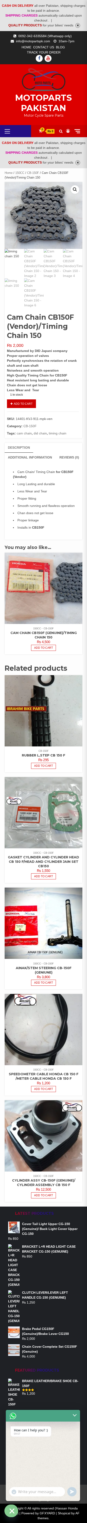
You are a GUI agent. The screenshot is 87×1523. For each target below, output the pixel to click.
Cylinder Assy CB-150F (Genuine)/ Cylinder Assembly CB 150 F (43, 1182)
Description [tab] (19, 447)
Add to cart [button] (43, 647)
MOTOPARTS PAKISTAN (43, 103)
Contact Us (43, 47)
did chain (40, 433)
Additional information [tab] (30, 457)
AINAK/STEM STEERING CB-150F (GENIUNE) (43, 970)
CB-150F (33, 173)
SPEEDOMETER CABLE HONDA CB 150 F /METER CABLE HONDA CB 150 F (43, 1076)
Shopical (64, 1513)
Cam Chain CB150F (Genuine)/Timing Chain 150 (43, 635)
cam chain (24, 433)
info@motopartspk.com (33, 41)
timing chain (57, 433)
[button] (75, 189)
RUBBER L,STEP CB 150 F (43, 755)
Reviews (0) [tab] (69, 457)
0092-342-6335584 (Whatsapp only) (45, 36)
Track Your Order (44, 52)
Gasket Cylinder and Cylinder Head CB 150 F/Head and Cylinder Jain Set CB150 (43, 861)
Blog (60, 47)
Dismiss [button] (78, 25)
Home (26, 47)
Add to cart (23, 403)
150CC (19, 173)
